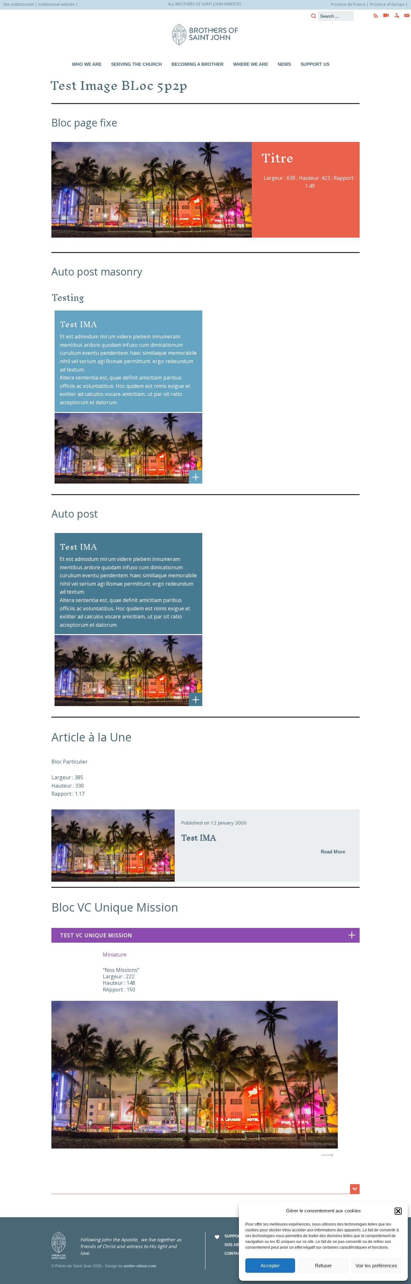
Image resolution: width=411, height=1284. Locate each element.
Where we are (250, 64)
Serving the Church (136, 64)
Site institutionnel (18, 4)
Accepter (270, 1265)
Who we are (86, 64)
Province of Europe (387, 4)
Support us (315, 64)
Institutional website (57, 4)
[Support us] (394, 15)
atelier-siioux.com (140, 1266)
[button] (398, 1211)
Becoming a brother (197, 64)
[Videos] (384, 16)
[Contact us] (404, 15)
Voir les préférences (376, 1265)
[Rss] (374, 15)
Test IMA (198, 837)
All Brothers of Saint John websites (204, 4)
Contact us (236, 1253)
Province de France (348, 4)
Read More (333, 851)
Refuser (323, 1265)
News (284, 64)
